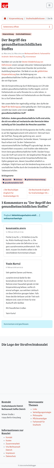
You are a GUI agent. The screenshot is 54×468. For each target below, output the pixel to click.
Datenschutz (11, 456)
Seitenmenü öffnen (11, 27)
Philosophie (37, 415)
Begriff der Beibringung (11, 107)
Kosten (8, 441)
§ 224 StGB (8, 179)
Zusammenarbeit (13, 444)
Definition (18, 179)
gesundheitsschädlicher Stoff (14, 183)
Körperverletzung (16, 19)
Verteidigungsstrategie (42, 412)
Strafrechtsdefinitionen (35, 19)
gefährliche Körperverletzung (36, 179)
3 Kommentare (30, 57)
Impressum (10, 453)
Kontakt (9, 437)
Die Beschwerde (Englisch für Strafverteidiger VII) (39, 191)
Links (35, 409)
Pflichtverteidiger (40, 419)
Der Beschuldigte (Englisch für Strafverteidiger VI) (11, 193)
